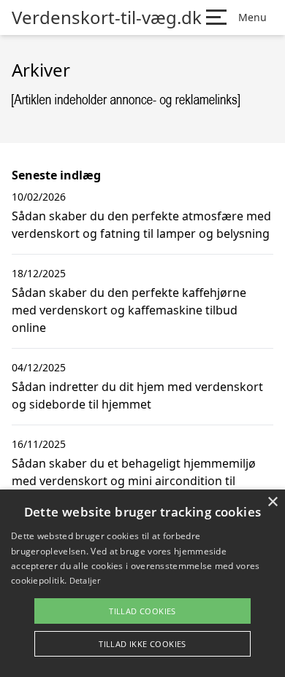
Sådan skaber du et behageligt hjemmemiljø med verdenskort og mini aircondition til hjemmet (134, 480)
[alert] (142, 583)
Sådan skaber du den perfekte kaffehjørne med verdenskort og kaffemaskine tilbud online (129, 310)
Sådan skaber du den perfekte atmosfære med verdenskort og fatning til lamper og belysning (141, 224)
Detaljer (84, 580)
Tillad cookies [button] (142, 611)
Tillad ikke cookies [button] (142, 643)
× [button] (272, 502)
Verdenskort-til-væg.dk (107, 17)
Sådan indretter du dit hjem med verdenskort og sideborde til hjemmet (137, 395)
